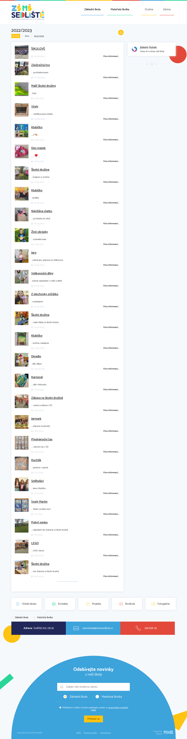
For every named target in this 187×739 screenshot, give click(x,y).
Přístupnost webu (90, 732)
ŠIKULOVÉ (38, 48)
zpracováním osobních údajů (109, 709)
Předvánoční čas (41, 439)
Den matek (38, 148)
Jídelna (167, 9)
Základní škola (92, 9)
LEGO (35, 543)
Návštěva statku (41, 211)
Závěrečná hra (40, 65)
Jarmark (36, 418)
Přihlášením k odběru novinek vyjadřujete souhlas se (95, 709)
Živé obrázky (39, 231)
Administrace (105, 732)
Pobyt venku (39, 522)
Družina (149, 9)
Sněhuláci (37, 481)
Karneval (37, 377)
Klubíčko (36, 127)
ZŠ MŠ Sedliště (27, 11)
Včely (34, 106)
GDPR (78, 732)
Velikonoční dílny (42, 273)
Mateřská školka (120, 9)
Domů (121, 32)
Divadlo (36, 356)
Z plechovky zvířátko (44, 294)
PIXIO (168, 732)
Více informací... (111, 56)
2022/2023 (39, 36)
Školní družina (40, 169)
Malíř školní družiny (43, 85)
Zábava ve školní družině (47, 398)
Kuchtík (36, 460)
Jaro (33, 252)
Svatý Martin (39, 501)
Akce (27, 36)
